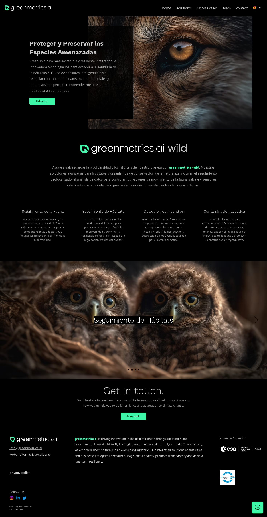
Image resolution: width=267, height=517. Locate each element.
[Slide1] (128, 369)
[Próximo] (256, 320)
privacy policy (19, 473)
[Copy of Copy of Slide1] (135, 369)
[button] (183, 8)
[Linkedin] (18, 498)
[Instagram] (11, 498)
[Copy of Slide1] (132, 370)
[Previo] (11, 320)
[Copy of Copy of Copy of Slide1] (138, 369)
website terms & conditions (29, 454)
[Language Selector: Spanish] (256, 7)
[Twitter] (24, 498)
